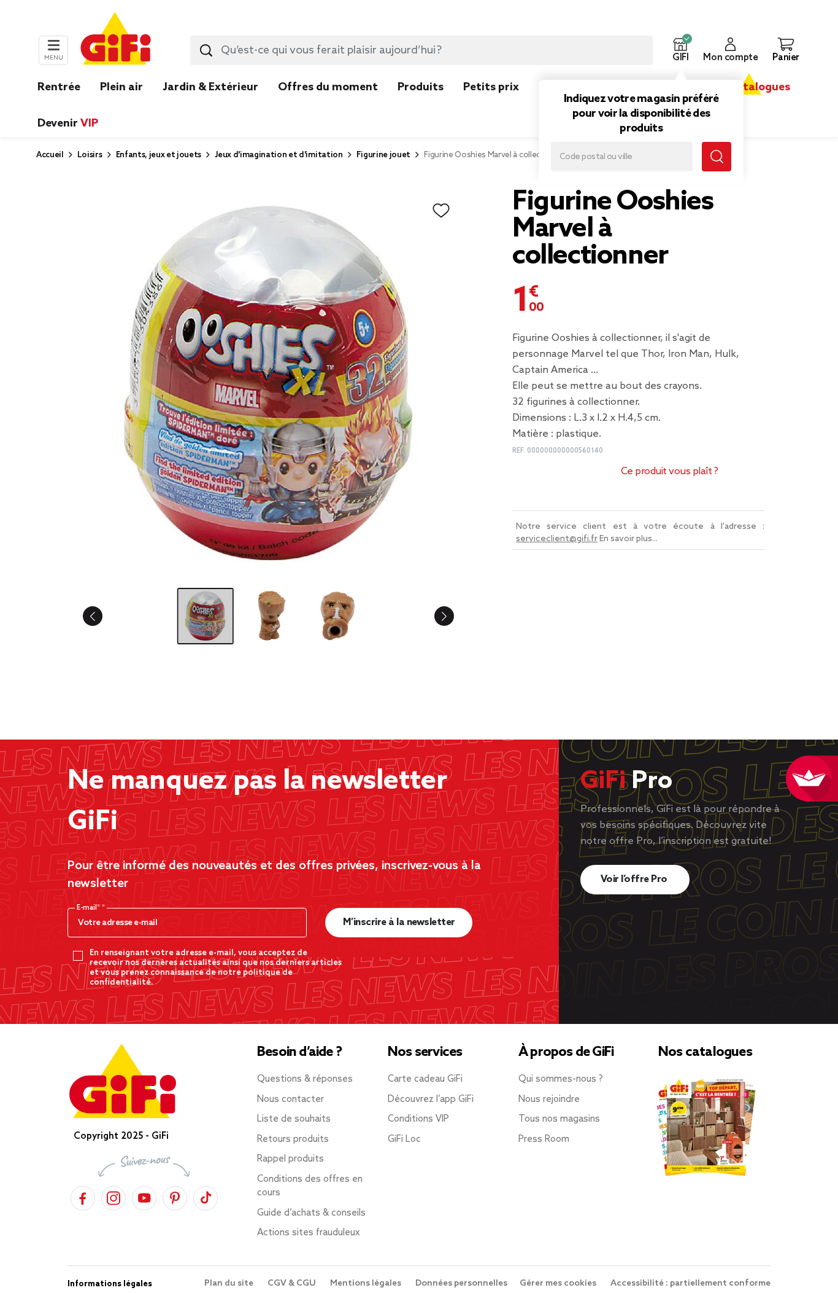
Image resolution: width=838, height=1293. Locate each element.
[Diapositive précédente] (102, 616)
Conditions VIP (418, 1119)
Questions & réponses (305, 1079)
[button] (680, 50)
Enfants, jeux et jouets (159, 155)
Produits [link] (421, 87)
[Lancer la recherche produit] (206, 50)
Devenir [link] (67, 123)
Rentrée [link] (58, 87)
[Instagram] (113, 1196)
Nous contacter (290, 1099)
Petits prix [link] (491, 87)
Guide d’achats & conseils (311, 1213)
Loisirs (89, 155)
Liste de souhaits (294, 1119)
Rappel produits (290, 1159)
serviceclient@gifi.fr (557, 539)
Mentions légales (366, 1283)
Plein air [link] (121, 87)
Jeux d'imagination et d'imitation (278, 155)
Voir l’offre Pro (635, 879)
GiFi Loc (404, 1139)
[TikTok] (205, 1196)
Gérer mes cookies (559, 1283)
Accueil (50, 155)
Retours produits (293, 1139)
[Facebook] (83, 1196)
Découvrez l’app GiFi (431, 1099)
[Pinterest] (175, 1196)
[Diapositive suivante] (434, 616)
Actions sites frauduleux (308, 1232)
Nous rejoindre (549, 1099)
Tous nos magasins (559, 1119)
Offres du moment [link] (328, 87)
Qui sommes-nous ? (560, 1079)
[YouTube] (144, 1196)
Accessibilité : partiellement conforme (690, 1283)
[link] (420, 106)
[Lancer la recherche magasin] (716, 156)
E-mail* (89, 908)
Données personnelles (461, 1283)
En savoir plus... (628, 539)
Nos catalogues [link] (748, 87)
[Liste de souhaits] (441, 210)
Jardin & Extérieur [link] (210, 87)
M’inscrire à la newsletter (399, 922)
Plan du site (229, 1283)
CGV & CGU (292, 1283)
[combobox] (421, 50)
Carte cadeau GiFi (425, 1079)
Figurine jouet (383, 155)
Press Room (543, 1139)
